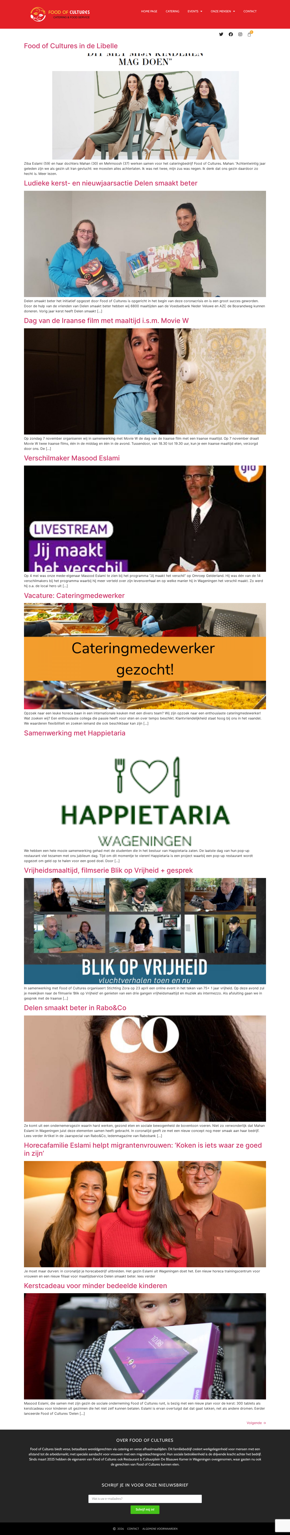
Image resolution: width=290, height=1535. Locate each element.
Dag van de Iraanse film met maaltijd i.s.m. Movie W (106, 320)
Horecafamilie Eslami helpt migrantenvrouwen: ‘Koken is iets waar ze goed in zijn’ (143, 1149)
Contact (250, 11)
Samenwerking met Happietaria (74, 733)
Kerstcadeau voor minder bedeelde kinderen (95, 1286)
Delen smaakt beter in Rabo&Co (75, 1008)
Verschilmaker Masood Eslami (72, 458)
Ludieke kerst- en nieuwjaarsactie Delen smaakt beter (110, 183)
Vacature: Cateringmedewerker (74, 595)
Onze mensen (221, 11)
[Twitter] (221, 34)
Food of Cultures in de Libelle (71, 46)
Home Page (149, 11)
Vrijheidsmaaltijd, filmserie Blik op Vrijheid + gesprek (108, 870)
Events (193, 11)
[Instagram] (240, 34)
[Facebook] (231, 34)
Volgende (256, 1423)
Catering (172, 11)
